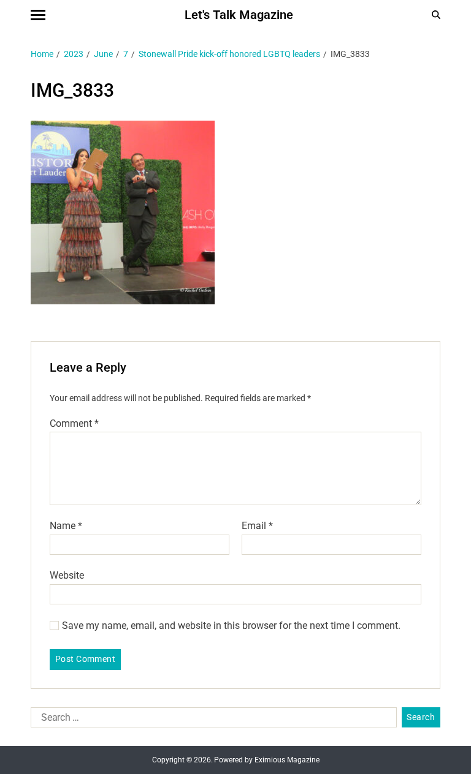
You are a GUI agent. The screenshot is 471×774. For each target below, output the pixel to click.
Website (67, 574)
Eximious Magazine (287, 760)
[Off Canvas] (38, 15)
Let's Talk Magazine (239, 15)
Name (66, 526)
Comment (74, 423)
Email (257, 526)
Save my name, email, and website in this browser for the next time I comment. (231, 625)
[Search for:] (211, 720)
